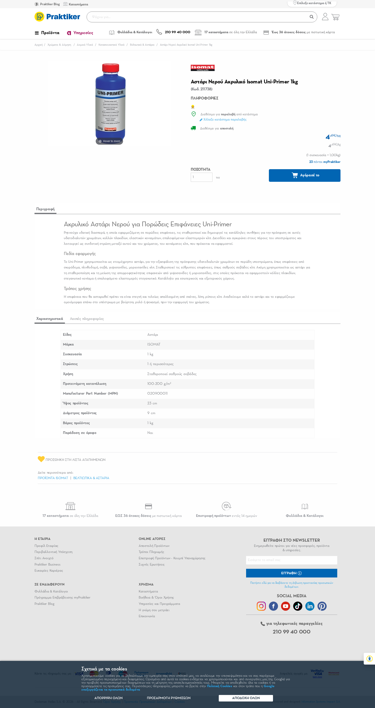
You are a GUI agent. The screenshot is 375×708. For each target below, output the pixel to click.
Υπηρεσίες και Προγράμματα (159, 604)
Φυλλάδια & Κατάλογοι (51, 591)
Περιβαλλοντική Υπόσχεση (53, 552)
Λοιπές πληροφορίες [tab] (87, 319)
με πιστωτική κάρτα (148, 516)
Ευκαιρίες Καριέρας (49, 570)
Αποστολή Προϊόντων (154, 546)
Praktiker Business (47, 564)
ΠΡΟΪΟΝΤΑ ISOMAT (53, 478)
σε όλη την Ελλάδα (70, 516)
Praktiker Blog (49, 4)
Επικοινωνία (147, 616)
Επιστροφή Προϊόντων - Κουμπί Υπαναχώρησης (172, 558)
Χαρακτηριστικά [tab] (49, 319)
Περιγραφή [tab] (45, 209)
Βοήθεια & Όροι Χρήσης (156, 597)
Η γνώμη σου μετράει (154, 610)
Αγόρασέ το (309, 175)
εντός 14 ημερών (226, 516)
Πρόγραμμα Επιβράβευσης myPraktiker (62, 597)
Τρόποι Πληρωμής (151, 552)
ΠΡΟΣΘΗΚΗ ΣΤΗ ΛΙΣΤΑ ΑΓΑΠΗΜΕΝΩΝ (75, 460)
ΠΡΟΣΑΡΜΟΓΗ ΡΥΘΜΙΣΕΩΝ (169, 698)
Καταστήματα (148, 591)
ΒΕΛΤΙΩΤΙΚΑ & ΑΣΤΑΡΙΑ (91, 478)
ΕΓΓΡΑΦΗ (289, 573)
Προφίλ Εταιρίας (46, 546)
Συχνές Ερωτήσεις (152, 564)
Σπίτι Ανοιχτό (44, 558)
